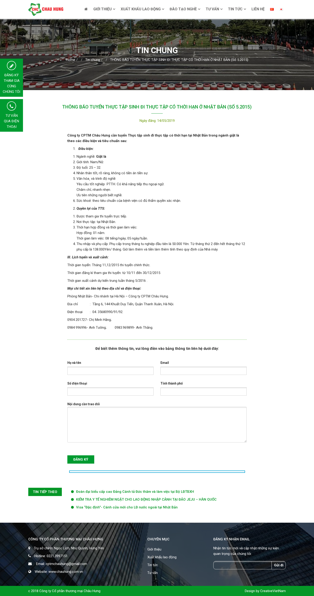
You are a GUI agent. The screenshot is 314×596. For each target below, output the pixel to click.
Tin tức (235, 9)
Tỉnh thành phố (171, 383)
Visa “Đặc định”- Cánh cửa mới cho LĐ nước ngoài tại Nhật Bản (127, 507)
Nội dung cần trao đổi (83, 404)
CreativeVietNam (273, 591)
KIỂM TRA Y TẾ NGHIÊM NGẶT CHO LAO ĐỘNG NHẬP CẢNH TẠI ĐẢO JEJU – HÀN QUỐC (146, 499)
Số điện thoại (77, 383)
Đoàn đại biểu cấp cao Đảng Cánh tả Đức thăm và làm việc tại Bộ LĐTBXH (135, 492)
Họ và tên (74, 363)
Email (164, 363)
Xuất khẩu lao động (141, 9)
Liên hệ (258, 9)
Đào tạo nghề (183, 9)
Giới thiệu (102, 9)
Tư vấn (212, 9)
